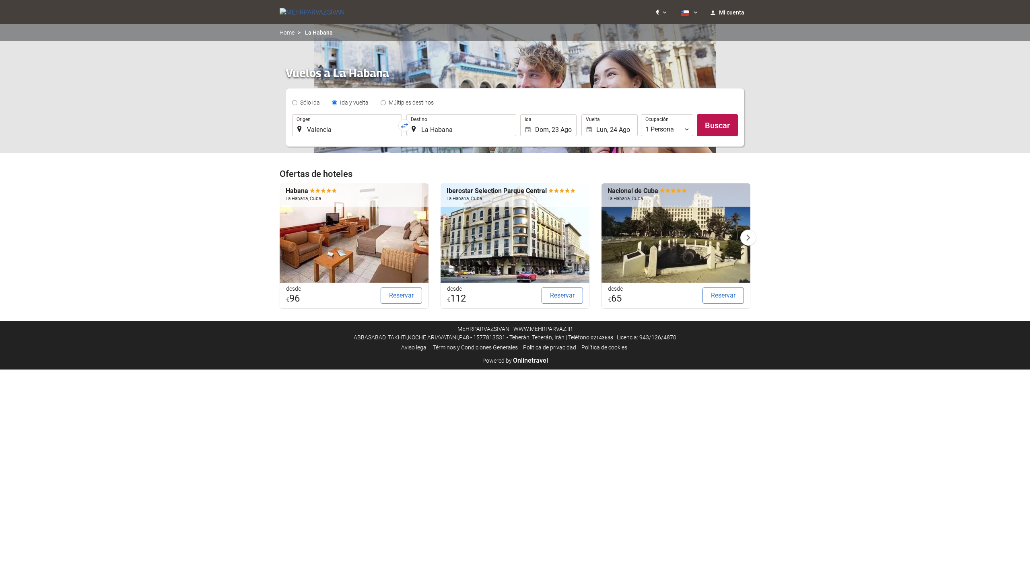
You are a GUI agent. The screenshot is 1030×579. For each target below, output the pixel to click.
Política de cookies (604, 347)
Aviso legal (414, 347)
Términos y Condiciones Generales (475, 347)
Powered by (515, 360)
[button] (661, 12)
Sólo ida (310, 102)
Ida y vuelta (354, 102)
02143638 (602, 338)
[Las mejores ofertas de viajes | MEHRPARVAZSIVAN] (312, 12)
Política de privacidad (549, 347)
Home (287, 32)
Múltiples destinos (411, 102)
